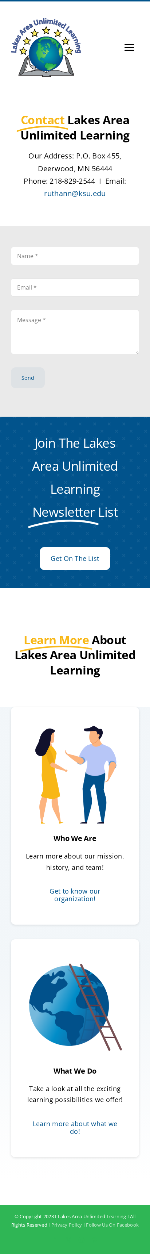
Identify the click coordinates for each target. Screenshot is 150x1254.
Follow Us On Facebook (112, 1224)
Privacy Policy (66, 1224)
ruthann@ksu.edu (75, 193)
